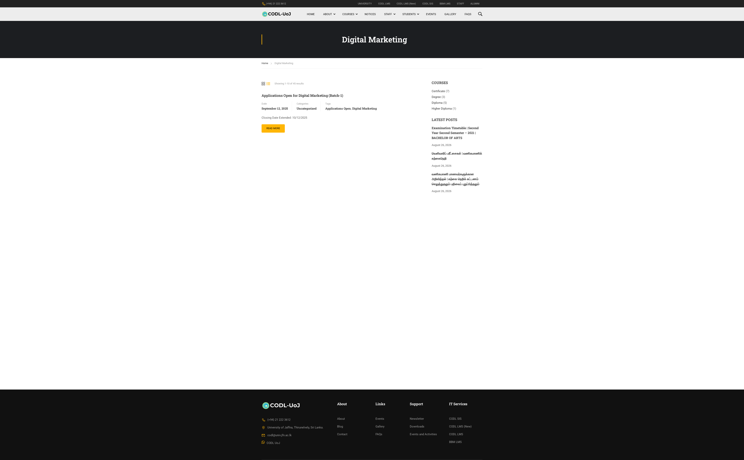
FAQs (468, 14)
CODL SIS (427, 3)
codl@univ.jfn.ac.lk (279, 435)
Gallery (450, 14)
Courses (348, 14)
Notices (370, 14)
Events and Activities (423, 434)
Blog (340, 426)
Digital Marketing (364, 108)
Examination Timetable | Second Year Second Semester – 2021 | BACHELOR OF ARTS (455, 133)
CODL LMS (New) (406, 3)
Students (409, 14)
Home (311, 14)
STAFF (460, 3)
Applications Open (338, 108)
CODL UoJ (273, 443)
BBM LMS (445, 3)
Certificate (439, 91)
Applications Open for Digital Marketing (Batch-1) (302, 95)
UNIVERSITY (365, 3)
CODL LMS (384, 3)
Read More (274, 127)
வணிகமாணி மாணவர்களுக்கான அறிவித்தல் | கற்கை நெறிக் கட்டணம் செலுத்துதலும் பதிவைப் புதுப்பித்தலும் (455, 179)
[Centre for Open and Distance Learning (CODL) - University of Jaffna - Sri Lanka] (276, 14)
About (327, 14)
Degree (437, 97)
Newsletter (417, 419)
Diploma (437, 103)
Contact (342, 434)
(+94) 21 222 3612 (276, 3)
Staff (388, 14)
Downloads (417, 426)
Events (431, 14)
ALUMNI (475, 3)
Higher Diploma (442, 108)
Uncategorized (307, 108)
